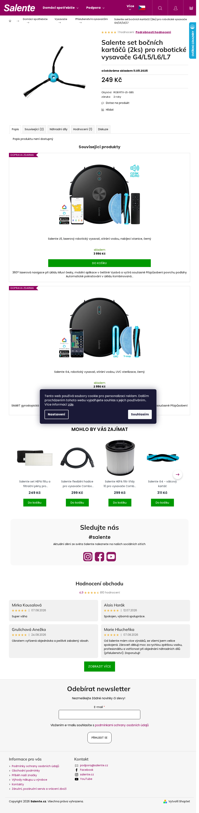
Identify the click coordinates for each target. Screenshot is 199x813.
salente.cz (87, 774)
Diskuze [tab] (103, 129)
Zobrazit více (99, 666)
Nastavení (56, 414)
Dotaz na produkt (117, 103)
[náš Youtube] (111, 557)
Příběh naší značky (24, 775)
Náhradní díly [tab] (58, 129)
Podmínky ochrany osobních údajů (35, 766)
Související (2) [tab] (34, 129)
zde (70, 404)
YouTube (86, 779)
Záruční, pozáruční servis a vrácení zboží (39, 789)
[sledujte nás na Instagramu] (88, 557)
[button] (34, 500)
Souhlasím (140, 414)
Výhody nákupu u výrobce (29, 780)
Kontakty (18, 784)
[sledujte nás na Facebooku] (99, 557)
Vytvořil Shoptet (179, 801)
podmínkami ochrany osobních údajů (122, 725)
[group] (34, 474)
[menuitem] (60, 8)
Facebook (86, 770)
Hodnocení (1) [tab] (82, 129)
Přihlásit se (99, 738)
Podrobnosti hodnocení (153, 32)
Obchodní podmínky (26, 771)
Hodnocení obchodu (99, 583)
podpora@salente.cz (94, 765)
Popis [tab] (15, 129)
